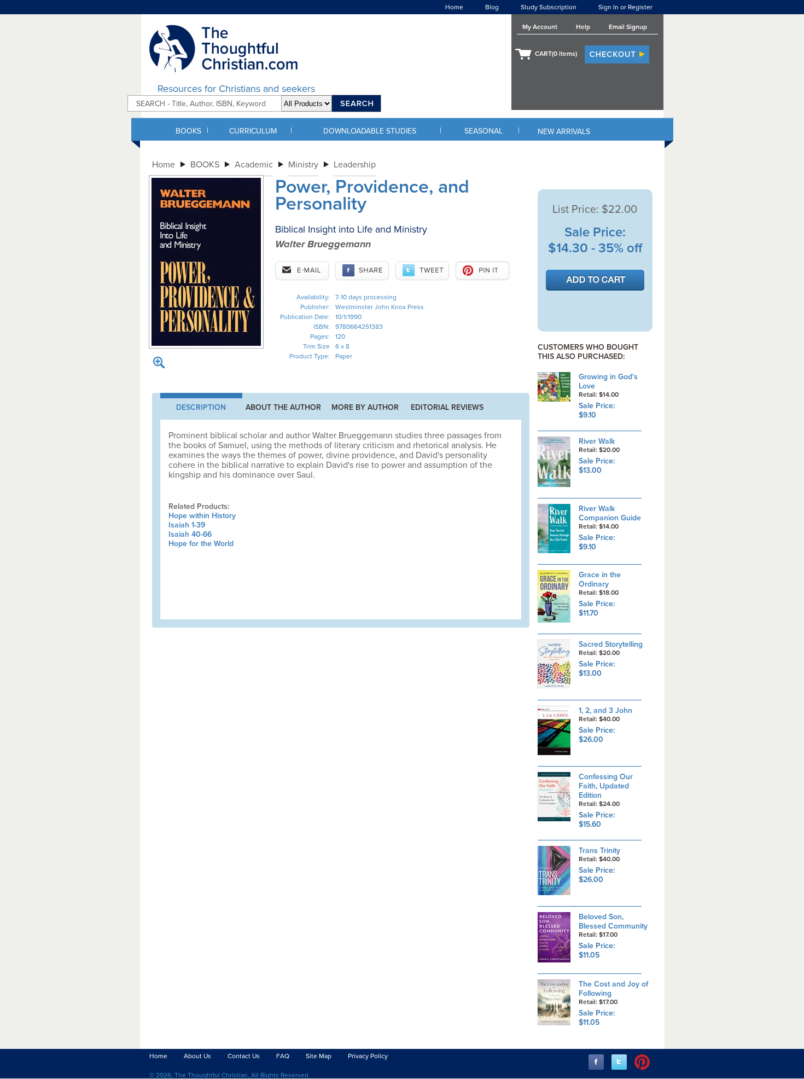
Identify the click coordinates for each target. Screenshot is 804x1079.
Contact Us (244, 1056)
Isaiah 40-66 (190, 534)
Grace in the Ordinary (600, 579)
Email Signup (628, 27)
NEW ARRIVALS (564, 131)
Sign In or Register (625, 7)
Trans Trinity (599, 850)
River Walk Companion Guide (610, 513)
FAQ (282, 1056)
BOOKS (188, 131)
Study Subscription (548, 7)
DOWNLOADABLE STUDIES (369, 131)
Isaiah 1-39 (186, 525)
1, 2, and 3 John (605, 710)
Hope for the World (201, 543)
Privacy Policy (368, 1056)
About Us (197, 1056)
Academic (254, 164)
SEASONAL (483, 131)
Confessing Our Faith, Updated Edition (606, 786)
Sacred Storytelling (611, 644)
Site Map (318, 1056)
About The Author (283, 407)
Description (201, 407)
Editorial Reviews (447, 407)
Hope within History (202, 515)
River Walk (597, 441)
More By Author (365, 407)
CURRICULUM (253, 131)
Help (583, 27)
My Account (539, 27)
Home (454, 7)
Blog (492, 7)
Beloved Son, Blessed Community (613, 921)
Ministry (303, 164)
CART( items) (556, 53)
